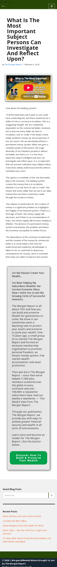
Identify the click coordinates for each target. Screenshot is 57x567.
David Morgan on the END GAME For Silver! (23, 525)
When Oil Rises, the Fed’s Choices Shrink (22, 516)
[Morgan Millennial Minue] (5, 6)
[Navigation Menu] (51, 6)
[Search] (52, 495)
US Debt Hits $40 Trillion (14, 520)
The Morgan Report (13, 64)
